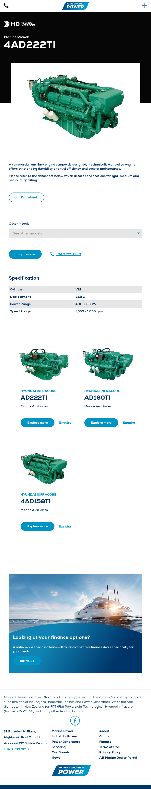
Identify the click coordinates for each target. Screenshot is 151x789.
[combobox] (75, 233)
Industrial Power (64, 736)
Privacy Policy (110, 752)
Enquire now (25, 254)
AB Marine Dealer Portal (118, 758)
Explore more (37, 423)
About (104, 731)
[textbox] (75, 233)
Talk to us (26, 661)
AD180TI (97, 398)
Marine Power (62, 731)
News (56, 758)
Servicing (59, 747)
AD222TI (34, 398)
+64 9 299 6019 (68, 254)
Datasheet (29, 197)
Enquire (65, 423)
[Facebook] (75, 721)
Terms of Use (109, 747)
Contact (105, 736)
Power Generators (66, 742)
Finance (105, 742)
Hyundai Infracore (38, 391)
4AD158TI (36, 501)
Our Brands (61, 752)
